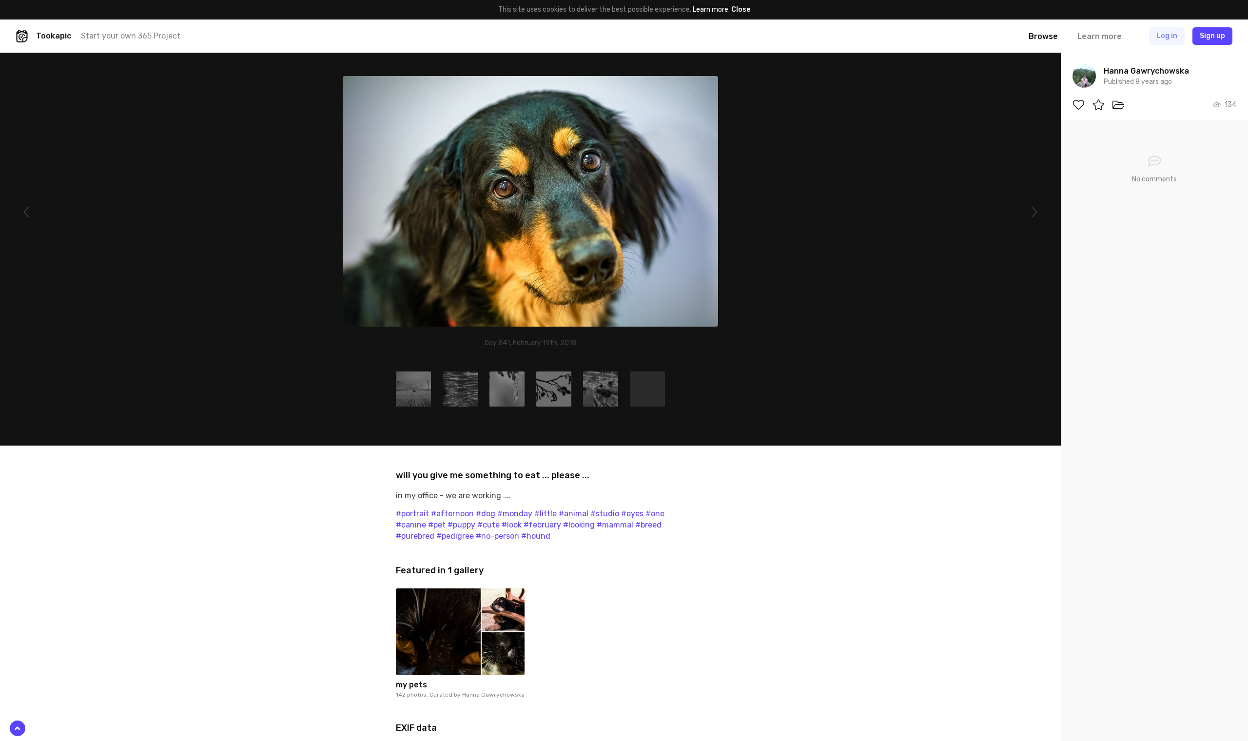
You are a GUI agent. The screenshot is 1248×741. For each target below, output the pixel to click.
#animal (573, 513)
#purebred (415, 536)
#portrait (412, 513)
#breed (648, 524)
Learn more (710, 9)
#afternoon (452, 513)
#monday (514, 513)
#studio (604, 513)
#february (542, 524)
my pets (411, 684)
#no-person (497, 536)
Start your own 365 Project (130, 35)
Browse (1043, 36)
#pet (437, 524)
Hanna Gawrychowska (493, 694)
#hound (535, 536)
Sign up (1212, 36)
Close (740, 9)
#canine (411, 524)
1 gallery (466, 570)
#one (654, 513)
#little (545, 513)
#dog (485, 513)
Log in (1166, 36)
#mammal (615, 524)
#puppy (461, 524)
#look (512, 524)
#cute (488, 524)
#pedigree (455, 536)
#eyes (632, 513)
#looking (579, 524)
